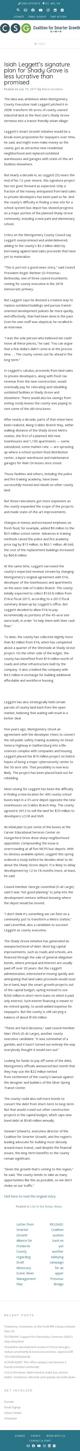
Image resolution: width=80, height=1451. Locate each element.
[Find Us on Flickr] (62, 10)
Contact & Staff (40, 1440)
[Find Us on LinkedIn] (55, 10)
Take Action (58, 16)
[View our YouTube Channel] (41, 10)
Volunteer (10, 1418)
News (58, 1206)
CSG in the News (41, 1206)
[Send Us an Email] (25, 10)
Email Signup (37, 16)
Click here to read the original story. (30, 1196)
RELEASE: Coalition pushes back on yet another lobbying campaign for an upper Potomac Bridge (57, 1254)
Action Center (13, 1413)
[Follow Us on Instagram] (48, 10)
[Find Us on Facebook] (33, 10)
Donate (19, 16)
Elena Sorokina (52, 89)
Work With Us (55, 1435)
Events (35, 1435)
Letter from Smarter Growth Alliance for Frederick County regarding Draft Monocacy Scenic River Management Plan (26, 1254)
